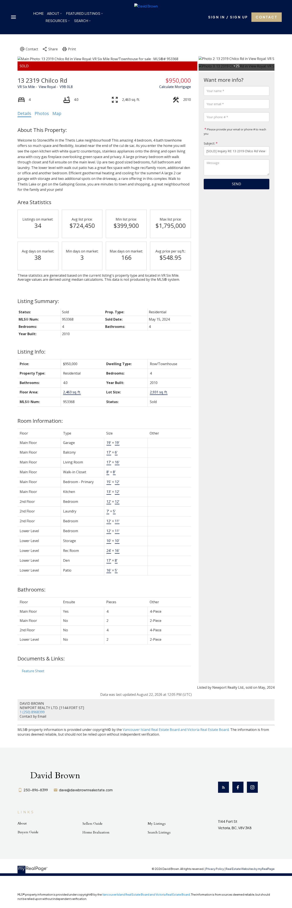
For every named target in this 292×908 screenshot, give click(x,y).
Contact (266, 17)
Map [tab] (56, 113)
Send (236, 184)
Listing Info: (32, 351)
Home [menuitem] (38, 13)
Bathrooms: (32, 589)
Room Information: (40, 420)
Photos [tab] (42, 113)
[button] (228, 17)
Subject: (209, 143)
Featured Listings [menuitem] (83, 13)
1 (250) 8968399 (32, 712)
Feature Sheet (33, 671)
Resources (56, 20)
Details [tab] (24, 113)
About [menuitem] (53, 13)
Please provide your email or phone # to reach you (235, 131)
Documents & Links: (41, 658)
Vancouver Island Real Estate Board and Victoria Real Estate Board (176, 729)
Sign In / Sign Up (228, 17)
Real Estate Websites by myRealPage (250, 869)
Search (81, 20)
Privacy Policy (215, 869)
